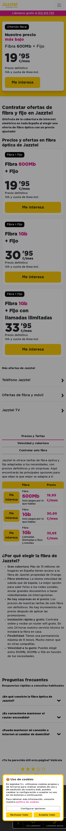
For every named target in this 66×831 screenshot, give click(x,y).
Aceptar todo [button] (47, 815)
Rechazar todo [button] (19, 815)
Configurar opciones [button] (33, 808)
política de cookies (27, 802)
